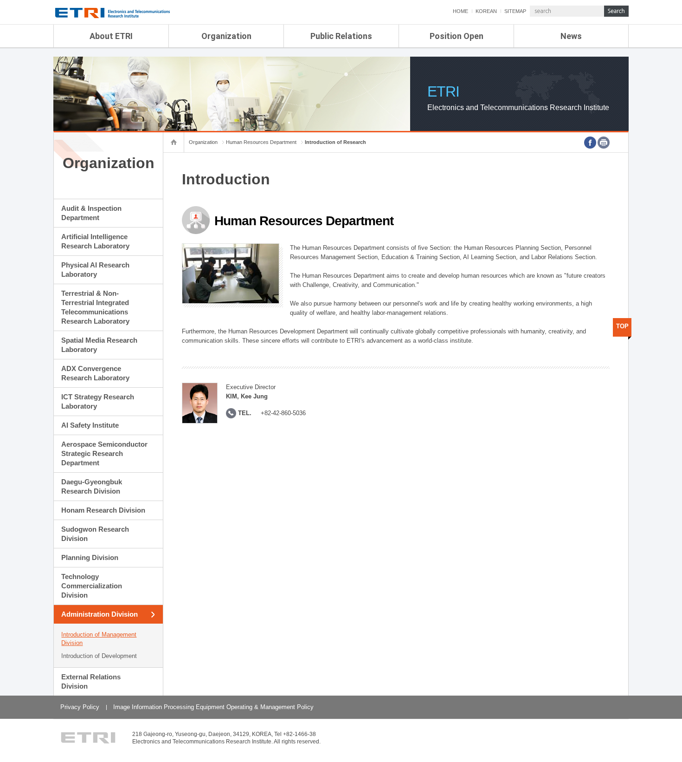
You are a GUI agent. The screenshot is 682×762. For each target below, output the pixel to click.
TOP (622, 326)
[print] (604, 143)
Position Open (456, 36)
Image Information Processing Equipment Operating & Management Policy (213, 706)
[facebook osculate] (590, 143)
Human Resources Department (261, 142)
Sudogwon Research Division (95, 533)
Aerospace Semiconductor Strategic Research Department (104, 453)
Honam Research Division (103, 510)
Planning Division (89, 557)
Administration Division (99, 614)
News (571, 36)
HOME (460, 11)
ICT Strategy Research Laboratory (97, 401)
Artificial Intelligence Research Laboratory (95, 241)
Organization (226, 36)
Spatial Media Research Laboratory (99, 344)
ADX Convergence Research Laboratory (95, 373)
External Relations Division (91, 681)
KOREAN (486, 11)
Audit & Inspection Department (91, 212)
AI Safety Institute (90, 425)
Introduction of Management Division (98, 638)
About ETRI (111, 36)
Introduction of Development (99, 655)
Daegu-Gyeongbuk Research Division (91, 486)
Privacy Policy (79, 706)
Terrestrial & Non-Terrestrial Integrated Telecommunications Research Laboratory (95, 307)
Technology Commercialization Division (91, 586)
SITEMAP (515, 11)
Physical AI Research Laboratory (95, 269)
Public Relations (341, 36)
